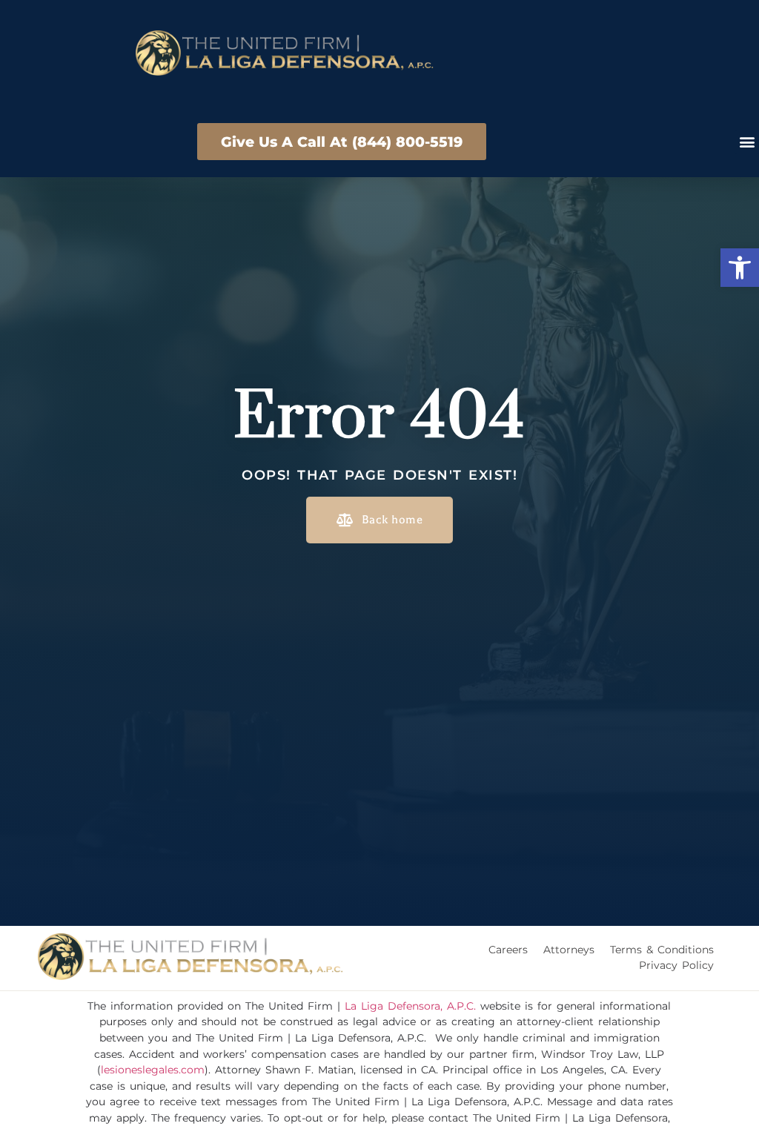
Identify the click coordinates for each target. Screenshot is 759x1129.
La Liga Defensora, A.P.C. (410, 1006)
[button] (739, 267)
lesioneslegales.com (153, 1069)
